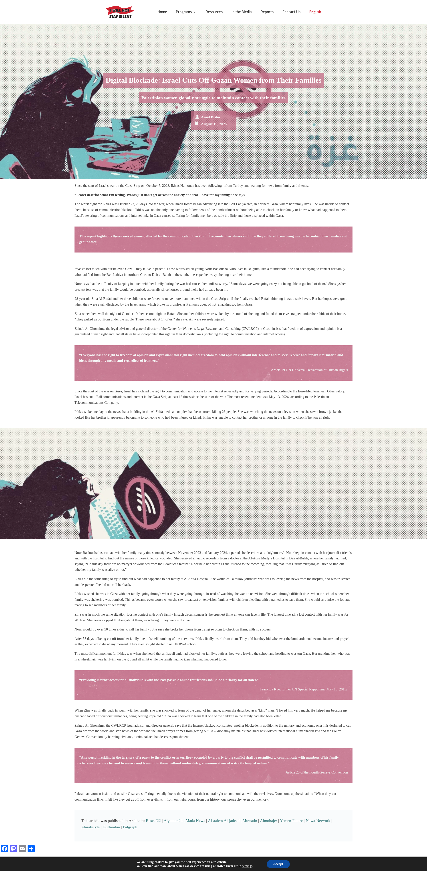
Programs (184, 11)
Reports (267, 11)
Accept (278, 864)
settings (247, 866)
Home (162, 11)
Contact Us (291, 11)
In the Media (242, 11)
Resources (214, 11)
